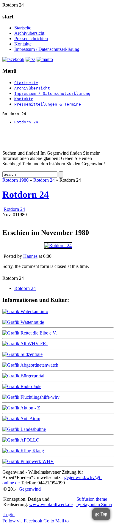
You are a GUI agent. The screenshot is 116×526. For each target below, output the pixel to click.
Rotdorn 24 (26, 122)
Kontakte (23, 43)
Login (9, 514)
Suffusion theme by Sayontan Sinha (94, 502)
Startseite (22, 27)
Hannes (30, 256)
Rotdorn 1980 (15, 180)
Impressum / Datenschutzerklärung (46, 49)
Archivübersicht (29, 33)
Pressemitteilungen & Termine (47, 104)
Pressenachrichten (31, 38)
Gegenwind (30, 489)
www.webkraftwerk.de (51, 504)
